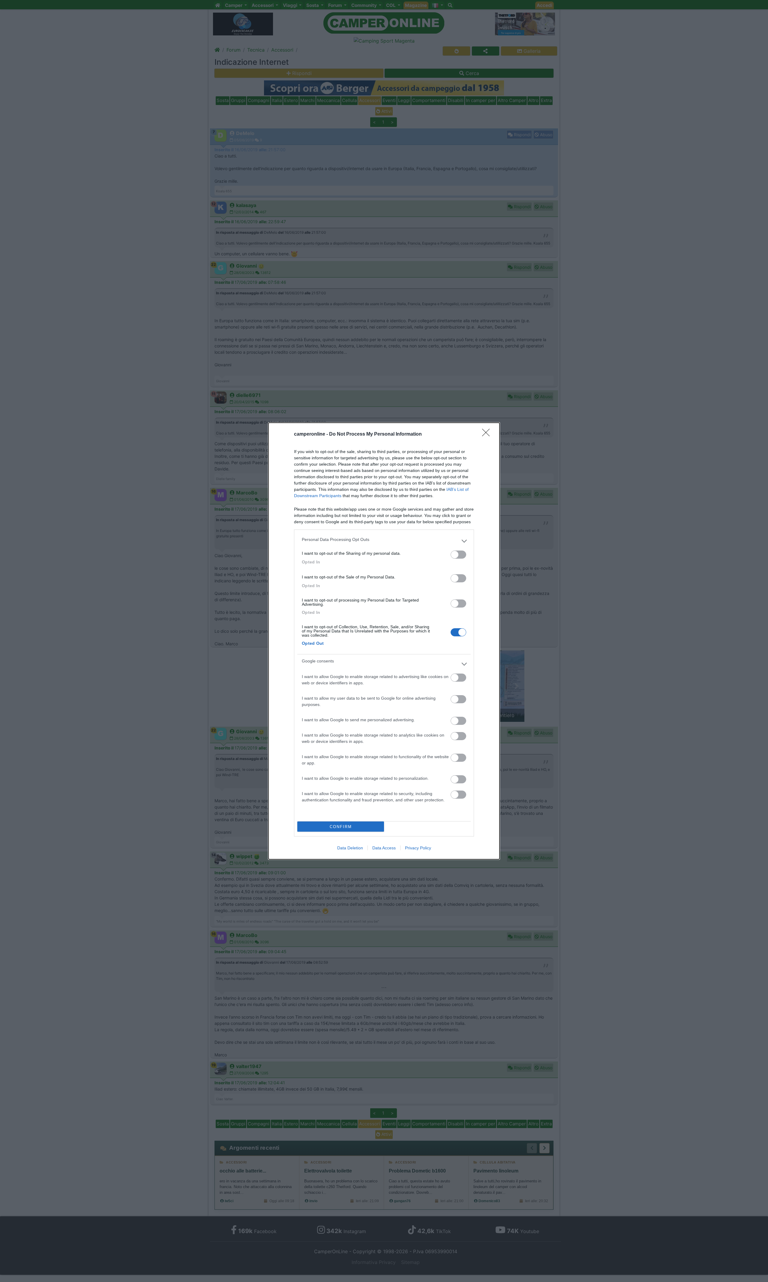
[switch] (458, 555)
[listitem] (384, 541)
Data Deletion (350, 847)
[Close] (488, 434)
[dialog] (384, 641)
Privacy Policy (418, 847)
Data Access (384, 847)
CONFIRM (341, 826)
